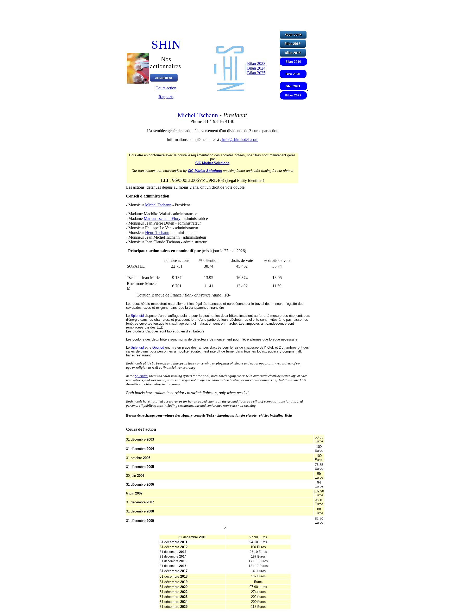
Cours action (165, 88)
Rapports (166, 97)
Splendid (137, 316)
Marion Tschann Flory (162, 218)
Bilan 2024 (256, 68)
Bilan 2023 (256, 63)
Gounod (158, 347)
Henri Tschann (157, 232)
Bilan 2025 (256, 73)
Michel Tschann (198, 115)
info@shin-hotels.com (239, 139)
